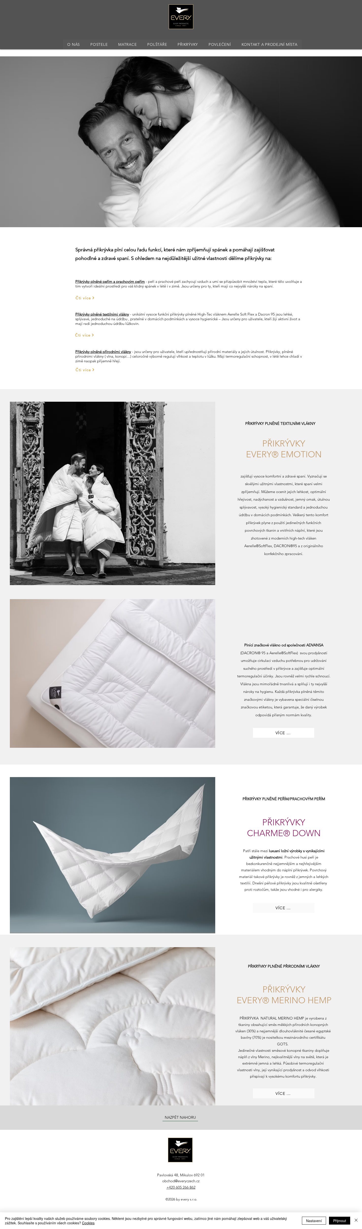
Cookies (88, 1222)
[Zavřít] (356, 1220)
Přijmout (339, 1220)
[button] (99, 44)
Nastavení (314, 1220)
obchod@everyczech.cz (180, 1181)
